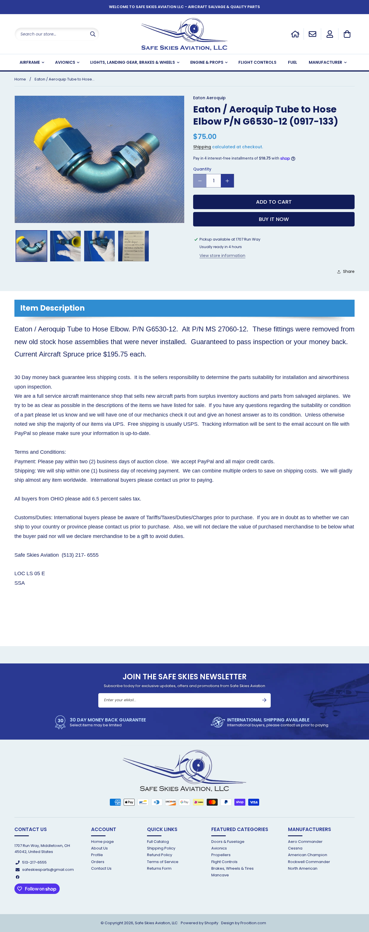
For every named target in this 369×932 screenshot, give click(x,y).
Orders (97, 862)
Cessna (295, 848)
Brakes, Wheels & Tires (232, 868)
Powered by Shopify (199, 923)
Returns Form (159, 868)
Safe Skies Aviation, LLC (156, 923)
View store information (222, 255)
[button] (347, 34)
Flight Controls (224, 862)
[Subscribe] (264, 700)
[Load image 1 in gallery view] (31, 246)
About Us (99, 848)
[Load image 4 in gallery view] (133, 246)
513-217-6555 (34, 862)
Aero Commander (305, 841)
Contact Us (101, 868)
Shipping (202, 147)
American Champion (307, 855)
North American (302, 868)
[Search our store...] (92, 34)
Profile (97, 855)
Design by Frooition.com (243, 923)
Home (20, 79)
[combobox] (57, 34)
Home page (102, 841)
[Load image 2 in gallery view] (65, 246)
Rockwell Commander (309, 862)
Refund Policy (159, 855)
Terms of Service (162, 862)
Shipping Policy (161, 848)
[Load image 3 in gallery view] (99, 246)
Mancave (220, 875)
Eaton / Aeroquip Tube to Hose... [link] (65, 79)
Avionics (219, 848)
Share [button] (349, 271)
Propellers (221, 855)
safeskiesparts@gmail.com (48, 869)
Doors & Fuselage (227, 841)
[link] (99, 722)
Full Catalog (158, 841)
